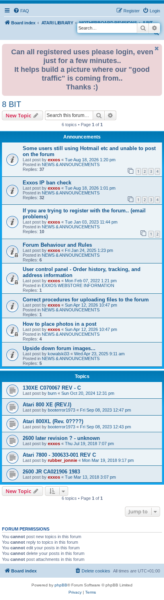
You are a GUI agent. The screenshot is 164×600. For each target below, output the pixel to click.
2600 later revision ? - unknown (61, 438)
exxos (54, 159)
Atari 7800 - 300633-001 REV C (59, 455)
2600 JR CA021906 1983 (51, 472)
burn (52, 393)
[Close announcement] (156, 48)
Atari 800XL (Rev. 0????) (53, 421)
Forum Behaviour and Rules (57, 245)
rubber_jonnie (62, 460)
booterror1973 (61, 410)
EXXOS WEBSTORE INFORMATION (78, 285)
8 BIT (11, 104)
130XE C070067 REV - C (52, 388)
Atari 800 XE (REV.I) (47, 405)
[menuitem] (21, 11)
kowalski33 (58, 353)
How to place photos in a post (59, 324)
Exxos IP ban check (47, 183)
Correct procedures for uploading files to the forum (86, 300)
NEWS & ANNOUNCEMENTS (71, 164)
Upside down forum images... (59, 348)
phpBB (61, 585)
